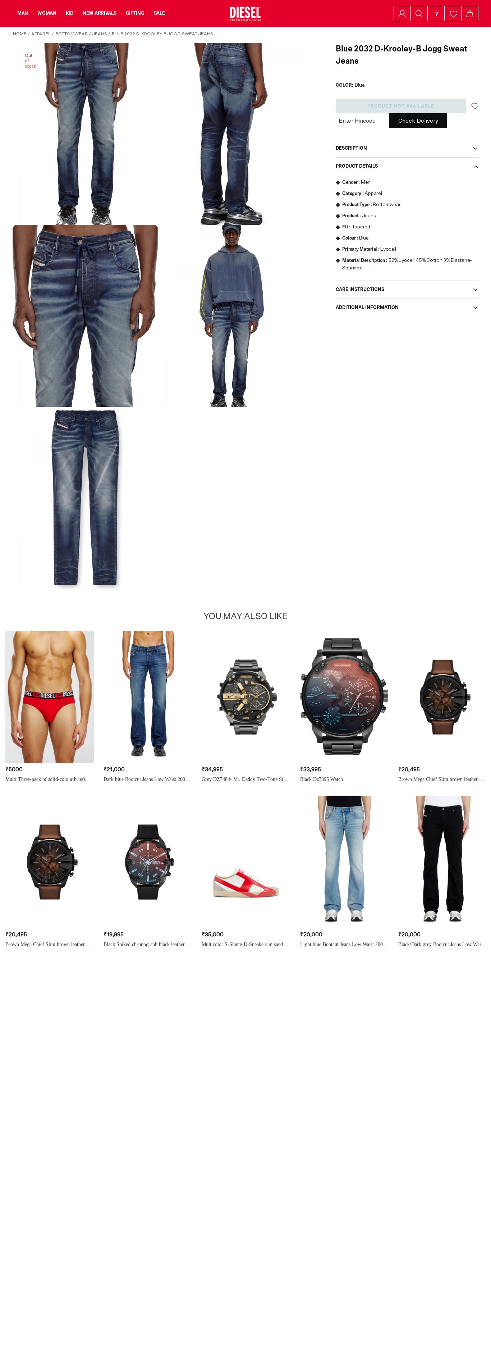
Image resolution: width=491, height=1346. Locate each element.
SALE (159, 13)
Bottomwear (71, 34)
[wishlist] (453, 13)
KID (69, 13)
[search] (419, 13)
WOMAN (46, 13)
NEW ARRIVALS (99, 13)
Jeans (99, 34)
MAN (22, 13)
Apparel (41, 34)
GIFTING (135, 13)
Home (20, 34)
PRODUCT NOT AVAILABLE (400, 106)
